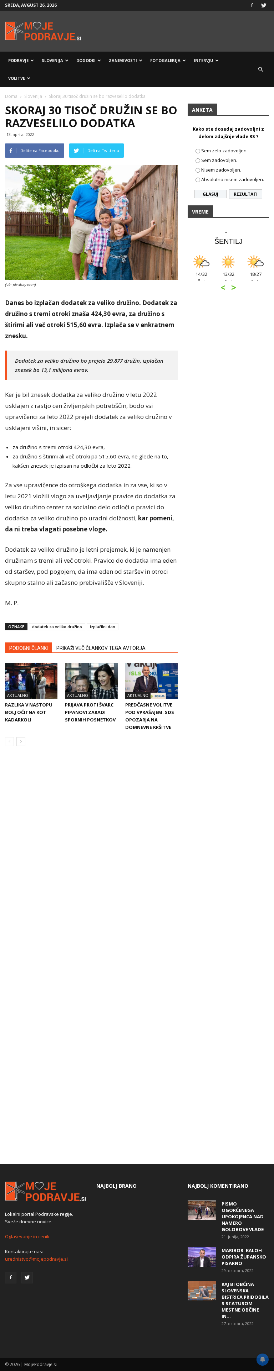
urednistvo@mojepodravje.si (36, 1259)
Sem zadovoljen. (219, 160)
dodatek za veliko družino (57, 626)
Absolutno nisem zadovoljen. (232, 179)
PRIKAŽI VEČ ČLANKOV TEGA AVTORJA (101, 648)
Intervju (203, 60)
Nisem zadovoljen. (221, 170)
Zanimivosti (123, 60)
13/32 (228, 278)
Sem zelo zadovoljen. (224, 150)
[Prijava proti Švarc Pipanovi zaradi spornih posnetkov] (91, 681)
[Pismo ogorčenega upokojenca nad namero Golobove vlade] (202, 1210)
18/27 (256, 278)
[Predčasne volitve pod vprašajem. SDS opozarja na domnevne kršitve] (151, 681)
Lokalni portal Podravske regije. (39, 1214)
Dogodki (86, 60)
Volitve (16, 78)
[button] (260, 69)
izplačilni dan (102, 626)
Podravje (18, 60)
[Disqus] (91, 860)
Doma (11, 96)
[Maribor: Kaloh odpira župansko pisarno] (202, 1257)
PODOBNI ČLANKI (28, 648)
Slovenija (52, 60)
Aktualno (17, 695)
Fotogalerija (165, 60)
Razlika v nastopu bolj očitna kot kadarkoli (28, 712)
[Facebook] (252, 5)
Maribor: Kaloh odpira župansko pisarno (244, 1256)
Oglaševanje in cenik (27, 1236)
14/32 (201, 278)
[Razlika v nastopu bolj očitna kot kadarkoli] (31, 681)
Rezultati (246, 194)
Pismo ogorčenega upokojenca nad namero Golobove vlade (243, 1217)
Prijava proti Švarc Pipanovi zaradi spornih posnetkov (90, 712)
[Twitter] (263, 5)
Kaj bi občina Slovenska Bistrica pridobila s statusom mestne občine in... (245, 1300)
